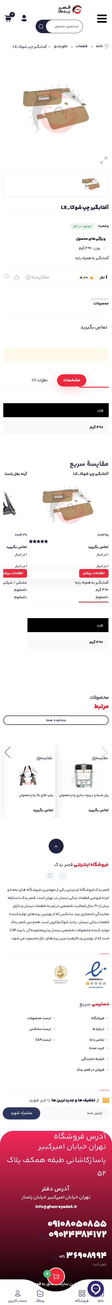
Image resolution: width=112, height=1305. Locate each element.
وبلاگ (40, 1301)
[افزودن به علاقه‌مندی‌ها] (6, 276)
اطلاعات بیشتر (94, 573)
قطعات (82, 46)
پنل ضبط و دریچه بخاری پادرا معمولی (84, 795)
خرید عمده (96, 1048)
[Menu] (99, 18)
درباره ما (98, 1029)
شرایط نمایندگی (92, 1059)
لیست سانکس (40, 1029)
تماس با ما (97, 1040)
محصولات (101, 304)
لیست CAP (43, 1040)
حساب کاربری (17, 1301)
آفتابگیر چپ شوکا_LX (90, 474)
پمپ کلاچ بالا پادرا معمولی (36, 795)
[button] (7, 752)
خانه (99, 46)
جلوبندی (61, 46)
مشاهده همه (56, 720)
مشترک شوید (21, 1113)
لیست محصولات (39, 1018)
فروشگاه (97, 1018)
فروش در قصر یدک (90, 1070)
